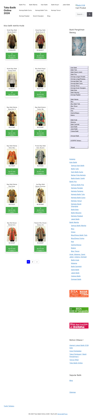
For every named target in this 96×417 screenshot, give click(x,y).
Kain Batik (44, 5)
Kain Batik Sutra (77, 172)
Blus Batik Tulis (75, 104)
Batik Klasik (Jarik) (76, 72)
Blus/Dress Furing (77, 238)
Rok (72, 110)
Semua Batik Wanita (78, 226)
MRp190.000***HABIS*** (40, 56)
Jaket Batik (66, 5)
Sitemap (72, 392)
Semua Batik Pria (77, 185)
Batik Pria (22, 5)
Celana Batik (74, 131)
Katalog (72, 159)
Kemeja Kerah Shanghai (78, 88)
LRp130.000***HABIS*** (12, 171)
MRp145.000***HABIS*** (12, 56)
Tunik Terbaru (9, 406)
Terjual (73, 147)
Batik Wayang (75, 92)
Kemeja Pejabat (24, 16)
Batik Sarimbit (75, 124)
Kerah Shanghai (38, 16)
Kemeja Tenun (56, 10)
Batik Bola (74, 90)
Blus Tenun (74, 106)
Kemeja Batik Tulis (41, 10)
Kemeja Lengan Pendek (78, 76)
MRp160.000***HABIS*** (40, 171)
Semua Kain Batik (77, 166)
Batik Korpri (55, 5)
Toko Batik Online (76, 363)
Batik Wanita (33, 5)
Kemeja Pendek (77, 188)
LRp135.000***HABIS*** (12, 248)
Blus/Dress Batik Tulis (79, 235)
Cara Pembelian (75, 351)
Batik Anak (74, 120)
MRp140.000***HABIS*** (12, 133)
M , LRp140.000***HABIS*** (40, 133)
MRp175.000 (11, 93)
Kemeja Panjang (77, 191)
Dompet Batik (75, 136)
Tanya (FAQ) (74, 360)
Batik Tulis (74, 70)
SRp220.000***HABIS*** (40, 94)
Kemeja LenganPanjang (78, 79)
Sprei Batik (74, 127)
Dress (72, 108)
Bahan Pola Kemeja (78, 175)
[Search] (89, 14)
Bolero (73, 115)
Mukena (73, 122)
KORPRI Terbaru (76, 140)
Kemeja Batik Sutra (25, 10)
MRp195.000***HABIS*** (40, 210)
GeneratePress (62, 414)
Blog (48, 16)
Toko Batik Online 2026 (10, 10)
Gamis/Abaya (75, 113)
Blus (72, 101)
